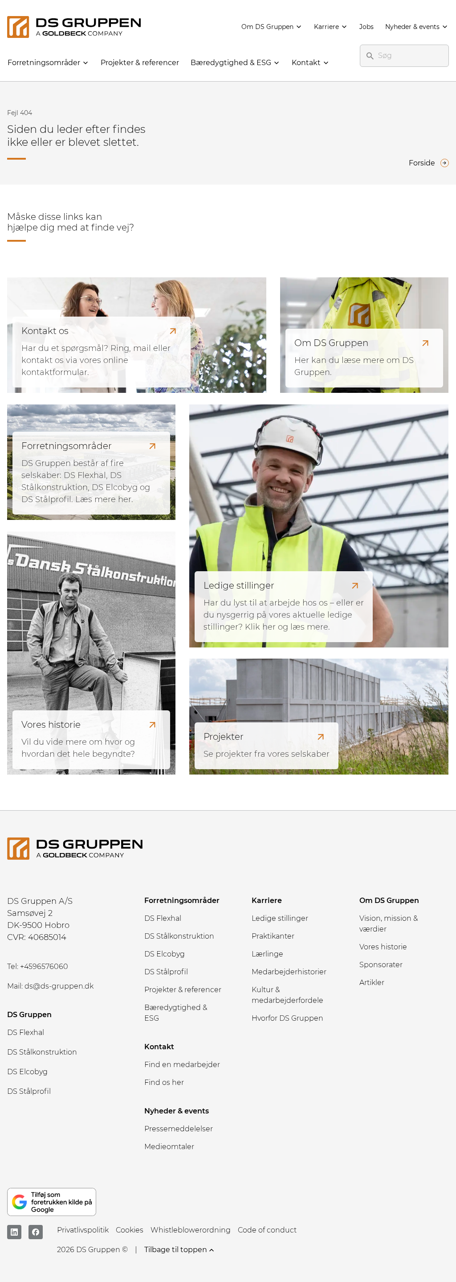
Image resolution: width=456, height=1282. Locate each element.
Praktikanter (273, 936)
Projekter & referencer (140, 62)
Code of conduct (267, 1230)
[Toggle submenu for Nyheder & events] (444, 28)
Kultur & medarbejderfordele (287, 995)
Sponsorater (381, 964)
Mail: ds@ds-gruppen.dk (50, 986)
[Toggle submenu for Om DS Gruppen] (298, 28)
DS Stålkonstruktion (42, 1052)
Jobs (366, 27)
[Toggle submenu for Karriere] (343, 28)
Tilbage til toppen (175, 1249)
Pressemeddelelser (178, 1129)
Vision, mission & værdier (388, 923)
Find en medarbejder (182, 1064)
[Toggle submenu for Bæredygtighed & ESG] (276, 63)
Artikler (371, 982)
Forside (422, 163)
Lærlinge (267, 954)
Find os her (164, 1082)
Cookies (129, 1230)
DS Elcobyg (27, 1072)
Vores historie (383, 947)
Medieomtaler (169, 1146)
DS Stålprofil (29, 1091)
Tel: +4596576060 (37, 966)
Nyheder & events (412, 27)
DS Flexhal (25, 1032)
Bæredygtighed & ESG (231, 62)
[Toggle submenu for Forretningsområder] (85, 63)
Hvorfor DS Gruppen (287, 1018)
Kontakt (306, 62)
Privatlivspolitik (83, 1230)
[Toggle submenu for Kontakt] (325, 63)
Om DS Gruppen (267, 27)
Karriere (326, 27)
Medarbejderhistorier (289, 972)
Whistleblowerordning (191, 1230)
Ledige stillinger (280, 918)
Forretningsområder (44, 62)
